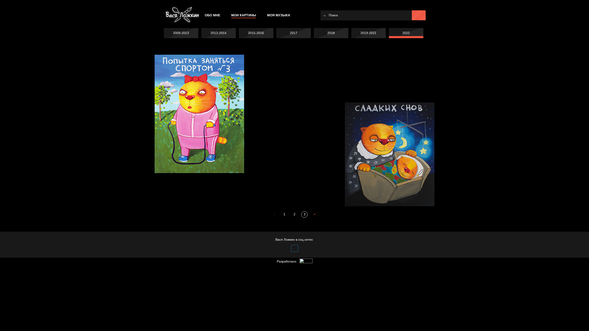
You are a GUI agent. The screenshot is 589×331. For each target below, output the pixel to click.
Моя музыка (278, 15)
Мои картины (243, 15)
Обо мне (212, 15)
